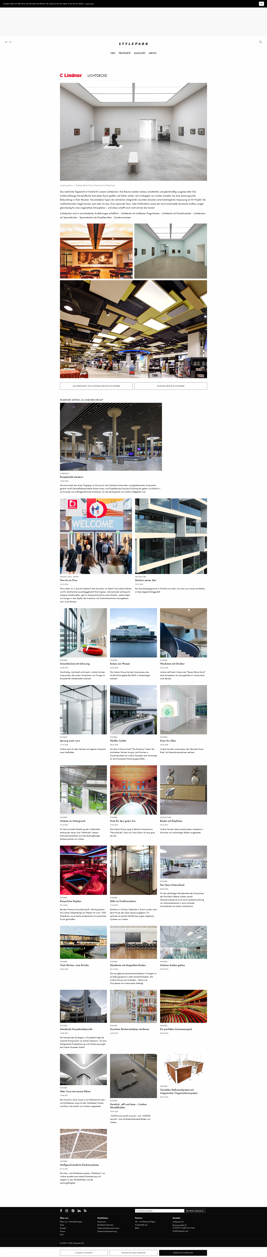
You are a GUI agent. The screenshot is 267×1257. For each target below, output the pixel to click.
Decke (98, 185)
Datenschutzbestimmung (107, 1231)
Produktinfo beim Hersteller (133, 1253)
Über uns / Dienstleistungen (71, 1221)
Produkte (125, 53)
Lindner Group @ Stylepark (170, 386)
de (6, 42)
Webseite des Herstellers (183, 1253)
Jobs (62, 1234)
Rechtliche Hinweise (105, 1225)
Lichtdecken (109, 185)
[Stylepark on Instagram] (67, 1211)
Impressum (102, 1221)
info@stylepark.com (180, 1231)
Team (62, 1225)
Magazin (139, 53)
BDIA (137, 1228)
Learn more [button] (89, 4)
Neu (113, 53)
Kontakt (63, 1228)
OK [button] (261, 4)
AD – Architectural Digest (145, 1221)
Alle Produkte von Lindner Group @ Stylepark (96, 386)
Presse (62, 1231)
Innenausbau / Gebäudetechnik (76, 185)
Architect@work (141, 1225)
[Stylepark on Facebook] (61, 1211)
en (10, 42)
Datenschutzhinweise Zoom (108, 1228)
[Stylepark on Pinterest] (73, 1211)
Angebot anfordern (84, 1253)
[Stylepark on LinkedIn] (79, 1211)
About (153, 53)
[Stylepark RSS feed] (85, 1211)
